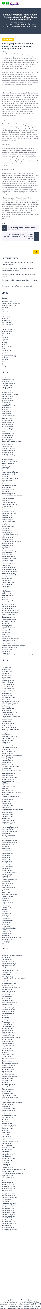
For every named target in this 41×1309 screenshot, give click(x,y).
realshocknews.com (8, 1110)
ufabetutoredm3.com (8, 1220)
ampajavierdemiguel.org (10, 394)
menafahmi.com (7, 580)
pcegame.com (6, 592)
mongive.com (6, 744)
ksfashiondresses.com (9, 1115)
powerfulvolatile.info (8, 887)
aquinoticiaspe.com (8, 1036)
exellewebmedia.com (9, 991)
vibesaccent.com (7, 393)
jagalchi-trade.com (8, 424)
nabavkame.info (7, 932)
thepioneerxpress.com (9, 690)
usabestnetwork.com (8, 1000)
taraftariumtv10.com (8, 824)
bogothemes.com (7, 435)
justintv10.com (6, 837)
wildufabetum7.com (8, 1231)
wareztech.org (6, 998)
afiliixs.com (5, 510)
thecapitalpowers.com (9, 1194)
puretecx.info (6, 859)
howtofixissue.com (8, 692)
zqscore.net (5, 1130)
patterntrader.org (7, 1117)
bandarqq (5, 339)
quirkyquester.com (8, 1177)
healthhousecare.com (9, 556)
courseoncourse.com (9, 969)
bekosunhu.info (7, 878)
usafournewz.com (7, 387)
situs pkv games (7, 346)
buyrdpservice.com (8, 1013)
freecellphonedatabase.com (11, 987)
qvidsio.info (5, 889)
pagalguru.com (7, 590)
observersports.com (8, 1032)
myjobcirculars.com (8, 714)
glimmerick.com (7, 411)
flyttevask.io (5, 924)
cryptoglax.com (7, 432)
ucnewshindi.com (7, 985)
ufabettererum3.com (8, 1205)
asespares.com (7, 515)
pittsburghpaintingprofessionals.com (14, 1169)
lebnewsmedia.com (8, 452)
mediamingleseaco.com (9, 840)
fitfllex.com (5, 794)
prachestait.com (7, 852)
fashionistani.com (7, 543)
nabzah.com (6, 742)
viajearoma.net (6, 487)
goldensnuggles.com (8, 1009)
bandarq (4, 326)
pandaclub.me (6, 922)
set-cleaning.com (7, 625)
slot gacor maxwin (16, 1306)
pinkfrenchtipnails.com (9, 1065)
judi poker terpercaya (9, 305)
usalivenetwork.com (8, 982)
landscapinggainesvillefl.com (11, 575)
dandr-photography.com (10, 831)
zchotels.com (6, 597)
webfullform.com (7, 695)
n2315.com (5, 783)
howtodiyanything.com (9, 567)
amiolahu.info (6, 865)
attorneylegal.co (7, 1080)
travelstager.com (7, 814)
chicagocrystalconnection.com (12, 937)
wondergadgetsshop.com (10, 461)
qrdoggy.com (6, 1106)
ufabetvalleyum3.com (9, 1223)
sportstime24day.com (9, 1060)
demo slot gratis (7, 322)
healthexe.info (6, 857)
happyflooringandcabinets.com (12, 1103)
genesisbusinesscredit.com (11, 796)
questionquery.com (8, 826)
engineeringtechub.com (9, 1076)
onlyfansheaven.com (8, 787)
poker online (6, 341)
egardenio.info (6, 1136)
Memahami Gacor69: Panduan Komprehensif (17, 286)
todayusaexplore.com (9, 383)
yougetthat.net (6, 1019)
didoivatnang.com (7, 530)
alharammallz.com (8, 512)
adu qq (4, 300)
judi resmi (22, 1304)
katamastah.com (7, 1128)
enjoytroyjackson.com (9, 536)
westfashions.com (7, 811)
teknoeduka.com (7, 603)
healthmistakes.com (8, 1114)
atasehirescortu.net (8, 1075)
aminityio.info (6, 863)
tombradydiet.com (8, 445)
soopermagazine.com (9, 614)
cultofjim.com (6, 409)
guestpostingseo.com (9, 963)
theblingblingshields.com (10, 1063)
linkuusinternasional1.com (10, 456)
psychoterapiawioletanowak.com (12, 1173)
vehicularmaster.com (8, 391)
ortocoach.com (6, 1166)
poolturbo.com (6, 850)
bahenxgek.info (7, 974)
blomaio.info (6, 881)
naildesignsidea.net (8, 498)
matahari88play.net (8, 1043)
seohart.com (6, 623)
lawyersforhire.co (7, 1039)
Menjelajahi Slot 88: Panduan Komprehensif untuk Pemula (18, 275)
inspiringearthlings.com (9, 569)
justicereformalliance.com (10, 430)
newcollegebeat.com (8, 415)
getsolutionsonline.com (9, 748)
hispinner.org (6, 749)
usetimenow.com (7, 760)
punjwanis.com (6, 954)
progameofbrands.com (9, 705)
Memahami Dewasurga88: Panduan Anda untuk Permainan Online (17, 263)
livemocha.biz (6, 907)
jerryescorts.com (7, 1078)
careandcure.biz (7, 1149)
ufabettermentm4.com (9, 1207)
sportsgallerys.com (8, 1069)
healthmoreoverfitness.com (11, 716)
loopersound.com (7, 426)
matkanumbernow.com (9, 712)
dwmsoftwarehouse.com (10, 534)
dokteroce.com (6, 833)
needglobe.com (7, 1164)
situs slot (33, 1302)
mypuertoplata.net (8, 688)
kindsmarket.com (7, 800)
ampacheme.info (7, 867)
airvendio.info (6, 855)
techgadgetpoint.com (9, 1084)
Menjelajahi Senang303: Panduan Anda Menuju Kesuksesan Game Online (17, 269)
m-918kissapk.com (8, 930)
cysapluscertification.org (10, 894)
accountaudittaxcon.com (10, 1142)
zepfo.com (5, 599)
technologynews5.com (9, 601)
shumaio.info (6, 891)
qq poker (4, 367)
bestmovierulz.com (8, 422)
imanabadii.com (7, 939)
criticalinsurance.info (8, 751)
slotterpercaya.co (7, 1182)
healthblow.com (7, 762)
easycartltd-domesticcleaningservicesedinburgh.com (19, 655)
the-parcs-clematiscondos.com (12, 956)
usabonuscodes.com (8, 608)
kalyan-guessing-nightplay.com (12, 755)
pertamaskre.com (7, 976)
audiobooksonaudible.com (10, 638)
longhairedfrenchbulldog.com (11, 1037)
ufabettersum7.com (8, 1208)
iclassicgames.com (8, 1026)
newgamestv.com (7, 1067)
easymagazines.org (8, 1153)
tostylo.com (5, 1017)
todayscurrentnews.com (9, 1197)
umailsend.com (7, 1004)
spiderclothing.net (7, 459)
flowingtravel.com (7, 733)
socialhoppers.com (8, 779)
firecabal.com (6, 547)
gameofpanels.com (8, 757)
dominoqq (5, 307)
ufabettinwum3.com (8, 1212)
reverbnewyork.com (8, 417)
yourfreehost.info (7, 439)
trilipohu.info (6, 941)
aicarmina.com (6, 402)
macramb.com (6, 803)
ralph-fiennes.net (7, 790)
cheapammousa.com (9, 493)
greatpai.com (6, 500)
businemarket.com (8, 1041)
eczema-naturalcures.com (10, 478)
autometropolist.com (8, 521)
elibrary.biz (5, 476)
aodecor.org (6, 900)
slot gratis (5, 318)
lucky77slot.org (7, 1091)
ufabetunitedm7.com (8, 1216)
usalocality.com (7, 385)
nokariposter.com (7, 753)
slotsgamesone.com (8, 723)
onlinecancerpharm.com (10, 1097)
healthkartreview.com (9, 558)
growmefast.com (7, 1093)
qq (2, 335)
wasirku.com (6, 846)
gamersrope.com (7, 989)
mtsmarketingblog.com (9, 842)
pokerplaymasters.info (9, 967)
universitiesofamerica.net (10, 703)
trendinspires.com (7, 816)
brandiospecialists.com (9, 736)
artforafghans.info (7, 853)
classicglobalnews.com (9, 647)
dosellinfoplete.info (8, 883)
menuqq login (5, 1300)
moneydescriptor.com (9, 1045)
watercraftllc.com (7, 506)
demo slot (5, 311)
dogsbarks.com (7, 532)
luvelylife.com (6, 801)
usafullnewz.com (7, 378)
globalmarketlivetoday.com (10, 551)
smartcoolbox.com (8, 1184)
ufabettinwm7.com (8, 1210)
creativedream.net (8, 781)
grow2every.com (7, 554)
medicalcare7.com (8, 738)
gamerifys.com (6, 668)
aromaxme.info (7, 870)
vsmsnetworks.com (8, 671)
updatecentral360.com (9, 1127)
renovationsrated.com (9, 619)
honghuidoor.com (7, 731)
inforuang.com (6, 798)
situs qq (4, 342)
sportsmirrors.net (7, 1071)
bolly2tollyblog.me (7, 920)
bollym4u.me (6, 919)
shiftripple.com (6, 1181)
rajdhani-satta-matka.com (10, 766)
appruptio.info (6, 943)
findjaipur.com (6, 407)
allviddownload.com (8, 697)
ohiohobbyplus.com (8, 433)
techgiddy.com (6, 980)
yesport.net (5, 1015)
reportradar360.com (8, 820)
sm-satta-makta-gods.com (10, 610)
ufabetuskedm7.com (8, 1218)
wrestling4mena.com (8, 772)
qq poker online (23, 1300)
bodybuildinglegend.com (10, 827)
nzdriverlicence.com (8, 588)
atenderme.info (7, 874)
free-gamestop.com (8, 993)
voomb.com (5, 1082)
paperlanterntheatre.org (9, 502)
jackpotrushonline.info (9, 983)
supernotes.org (7, 1123)
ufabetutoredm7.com (8, 1222)
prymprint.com (6, 1143)
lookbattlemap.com (8, 1011)
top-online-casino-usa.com (10, 729)
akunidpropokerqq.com (9, 471)
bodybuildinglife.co (8, 1104)
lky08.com (5, 788)
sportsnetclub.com (8, 1021)
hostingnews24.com (8, 564)
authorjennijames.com (9, 485)
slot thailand (13, 1304)
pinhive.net (5, 915)
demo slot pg (6, 317)
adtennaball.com (7, 740)
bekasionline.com (7, 679)
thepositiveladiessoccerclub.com (12, 495)
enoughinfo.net (7, 913)
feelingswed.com (7, 545)
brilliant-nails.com (7, 829)
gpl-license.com (7, 552)
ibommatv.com (6, 675)
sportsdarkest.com (8, 1050)
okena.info (5, 469)
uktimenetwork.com (8, 379)
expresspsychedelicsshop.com (12, 541)
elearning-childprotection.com (11, 770)
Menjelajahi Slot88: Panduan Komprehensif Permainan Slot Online (20, 281)
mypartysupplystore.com (10, 404)
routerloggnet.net (7, 720)
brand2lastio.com (7, 775)
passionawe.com (7, 1168)
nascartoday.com (7, 584)
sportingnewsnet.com (9, 1058)
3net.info (4, 465)
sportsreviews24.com (9, 1088)
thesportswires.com (8, 1054)
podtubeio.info (6, 885)
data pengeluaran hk (8, 329)
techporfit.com (6, 677)
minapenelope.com (8, 428)
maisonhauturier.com (9, 577)
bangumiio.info (6, 876)
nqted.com (5, 586)
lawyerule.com (6, 839)
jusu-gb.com (6, 957)
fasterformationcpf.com (9, 1008)
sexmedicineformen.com (10, 1179)
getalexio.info (6, 1140)
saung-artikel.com (7, 1028)
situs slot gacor (29, 1306)
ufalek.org (5, 1099)
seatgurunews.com (8, 463)
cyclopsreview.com (8, 526)
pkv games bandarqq (9, 356)
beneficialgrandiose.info (9, 880)
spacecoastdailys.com (9, 616)
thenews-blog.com (8, 605)
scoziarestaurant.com (9, 621)
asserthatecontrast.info (9, 872)
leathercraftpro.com (8, 1158)
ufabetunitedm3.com (8, 1214)
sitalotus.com (6, 1121)
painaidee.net (6, 1048)
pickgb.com (5, 1112)
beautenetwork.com (8, 640)
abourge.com (6, 508)
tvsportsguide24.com (8, 1086)
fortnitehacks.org (7, 896)
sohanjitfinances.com (9, 1186)
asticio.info (5, 1134)
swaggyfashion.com (8, 822)
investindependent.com (9, 571)
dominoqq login (31, 1304)
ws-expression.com (8, 595)
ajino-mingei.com (7, 437)
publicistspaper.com (8, 629)
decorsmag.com (7, 699)
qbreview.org (6, 707)
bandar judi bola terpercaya (11, 303)
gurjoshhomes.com (8, 443)
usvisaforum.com (7, 420)
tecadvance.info (7, 861)
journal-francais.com (8, 835)
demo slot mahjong (8, 324)
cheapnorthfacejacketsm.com (11, 441)
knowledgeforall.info (8, 773)
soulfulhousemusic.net (9, 1188)
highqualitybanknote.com (10, 562)
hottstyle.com (6, 565)
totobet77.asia (6, 1199)
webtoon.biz (6, 1052)
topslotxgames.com (8, 718)
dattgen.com (6, 528)
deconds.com (6, 653)
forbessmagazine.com (9, 549)
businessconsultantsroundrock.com (13, 645)
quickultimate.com (8, 1175)
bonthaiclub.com (7, 446)
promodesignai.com (8, 627)
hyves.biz (5, 911)
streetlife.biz (6, 909)
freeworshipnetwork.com (10, 504)
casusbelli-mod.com (8, 448)
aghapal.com (6, 482)
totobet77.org (6, 1201)
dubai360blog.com (8, 1089)
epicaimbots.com (7, 538)
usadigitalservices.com (9, 777)
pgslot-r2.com (6, 593)
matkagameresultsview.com (11, 746)
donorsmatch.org (7, 902)
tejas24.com (6, 848)
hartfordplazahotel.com (9, 928)
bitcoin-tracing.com (8, 642)
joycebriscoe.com (7, 400)
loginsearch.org (7, 898)
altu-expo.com (6, 484)
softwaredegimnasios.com (10, 612)
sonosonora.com (7, 454)
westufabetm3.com (8, 1227)
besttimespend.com (8, 1147)
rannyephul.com (7, 818)
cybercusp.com (7, 649)
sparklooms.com (7, 1190)
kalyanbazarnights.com (9, 727)
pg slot (7, 1306)
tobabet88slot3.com (8, 1195)
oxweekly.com (6, 807)
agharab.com (6, 491)
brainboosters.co (7, 396)
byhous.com (6, 926)
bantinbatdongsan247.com (10, 970)
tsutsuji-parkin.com (8, 489)
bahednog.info (6, 972)
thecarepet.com (7, 959)
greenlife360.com (7, 682)
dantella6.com (6, 721)
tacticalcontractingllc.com (10, 1192)
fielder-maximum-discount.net (11, 792)
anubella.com (6, 636)
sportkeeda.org (7, 1145)
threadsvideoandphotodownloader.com (14, 978)
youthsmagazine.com (9, 1047)
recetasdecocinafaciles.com (11, 497)
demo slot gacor (7, 313)
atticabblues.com (7, 519)
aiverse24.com (6, 634)
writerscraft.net (6, 768)
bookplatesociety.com (9, 450)
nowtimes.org (6, 904)
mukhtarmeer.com (8, 582)
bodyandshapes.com (8, 644)
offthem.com (6, 673)
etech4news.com (7, 539)
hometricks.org (6, 1156)
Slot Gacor (7, 39)
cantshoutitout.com (8, 684)
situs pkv (4, 298)
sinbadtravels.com (8, 995)
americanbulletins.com (9, 513)
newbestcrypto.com (8, 1023)
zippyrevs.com (6, 710)
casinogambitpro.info (8, 965)
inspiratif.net (6, 669)
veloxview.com (6, 1225)
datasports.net (6, 1073)
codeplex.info (6, 467)
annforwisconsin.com (9, 405)
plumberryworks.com (8, 1171)
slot (3, 223)
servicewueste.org (8, 708)
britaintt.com (6, 651)
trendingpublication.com (9, 1203)
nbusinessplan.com (8, 681)
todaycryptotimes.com (9, 606)
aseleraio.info (6, 1132)
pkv (3, 309)
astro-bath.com (7, 480)
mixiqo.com (5, 1162)
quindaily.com (6, 631)
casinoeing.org (6, 906)
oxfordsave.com (7, 1024)
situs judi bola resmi (8, 328)
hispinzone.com (7, 725)
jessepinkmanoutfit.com (9, 1002)
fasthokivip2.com (7, 1030)
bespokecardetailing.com (10, 472)
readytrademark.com (8, 617)
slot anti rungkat (23, 1308)
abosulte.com (6, 632)
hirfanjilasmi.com (7, 1155)
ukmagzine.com (7, 996)
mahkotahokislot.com (9, 1095)
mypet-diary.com (7, 805)
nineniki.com (6, 734)
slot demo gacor (7, 302)
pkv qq (4, 348)
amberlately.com (7, 398)
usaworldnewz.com (8, 381)
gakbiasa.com (6, 933)
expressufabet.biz (7, 686)
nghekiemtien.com (8, 844)
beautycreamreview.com (10, 523)
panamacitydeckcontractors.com (12, 809)
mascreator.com (7, 578)
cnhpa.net (5, 1119)
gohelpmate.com (7, 764)
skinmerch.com (7, 418)
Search (36, 252)
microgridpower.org (8, 1160)
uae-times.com (6, 666)
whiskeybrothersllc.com (9, 1229)
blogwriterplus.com (8, 961)
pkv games (5, 357)
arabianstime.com (7, 517)
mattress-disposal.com (9, 1101)
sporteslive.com (7, 1062)
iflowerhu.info (6, 935)
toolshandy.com (7, 813)
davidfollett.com (7, 413)
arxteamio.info (6, 1138)
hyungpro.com (6, 1056)
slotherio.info (6, 892)
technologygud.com (8, 1108)
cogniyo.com (6, 1151)
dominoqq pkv (6, 350)
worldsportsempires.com (10, 1125)
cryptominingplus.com (9, 1034)
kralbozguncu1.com (8, 573)
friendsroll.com (6, 458)
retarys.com (5, 1006)
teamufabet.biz (6, 693)
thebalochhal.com (7, 389)
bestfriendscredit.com (9, 474)
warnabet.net (6, 917)
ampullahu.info (6, 868)
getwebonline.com (8, 785)
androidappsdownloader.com (11, 759)
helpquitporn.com (7, 560)
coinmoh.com (6, 525)
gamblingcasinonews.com (10, 701)
